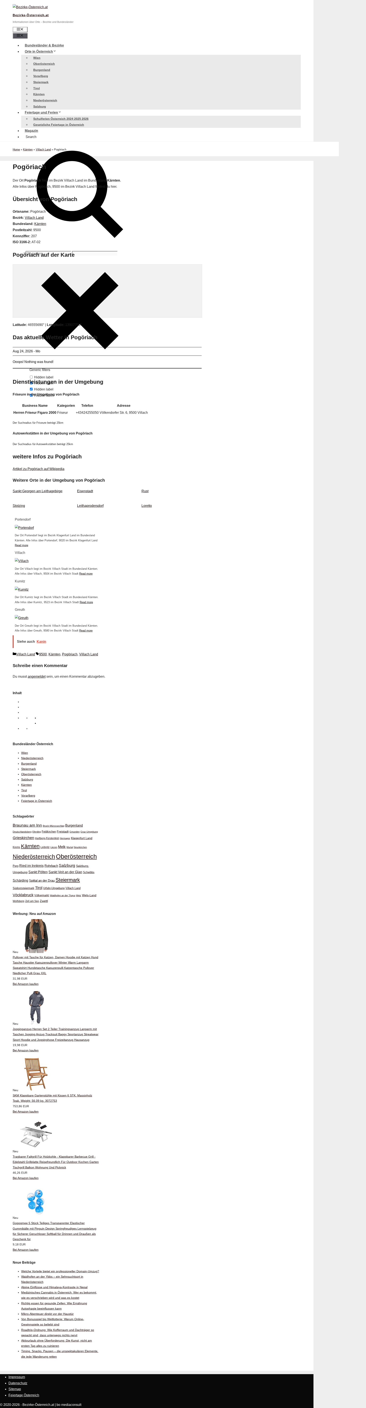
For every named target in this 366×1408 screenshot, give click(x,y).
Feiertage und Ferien (41, 112)
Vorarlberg (40, 76)
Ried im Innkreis (31, 865)
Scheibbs (88, 872)
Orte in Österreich (39, 51)
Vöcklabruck (23, 895)
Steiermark (41, 82)
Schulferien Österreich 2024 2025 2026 (61, 118)
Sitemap (14, 1389)
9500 (43, 654)
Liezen (53, 847)
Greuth (20, 609)
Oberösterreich (44, 63)
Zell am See (32, 901)
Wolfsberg (18, 901)
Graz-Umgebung (89, 831)
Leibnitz (45, 847)
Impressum (16, 1377)
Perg (15, 866)
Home (16, 149)
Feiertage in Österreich (36, 801)
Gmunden (74, 831)
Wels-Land (89, 895)
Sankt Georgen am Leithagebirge (37, 491)
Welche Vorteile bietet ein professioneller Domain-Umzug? (60, 1271)
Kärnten (39, 94)
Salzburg (39, 106)
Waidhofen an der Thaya (62, 895)
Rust (144, 491)
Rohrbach (51, 865)
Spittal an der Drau (42, 880)
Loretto (146, 505)
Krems (16, 847)
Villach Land (43, 149)
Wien (36, 57)
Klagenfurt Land (81, 838)
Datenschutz (17, 1383)
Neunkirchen (80, 847)
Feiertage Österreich (23, 1395)
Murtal (70, 847)
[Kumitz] (22, 589)
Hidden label (43, 389)
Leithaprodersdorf (90, 505)
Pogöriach (70, 654)
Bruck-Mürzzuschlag (53, 826)
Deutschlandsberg (22, 831)
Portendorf (22, 519)
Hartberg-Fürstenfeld (47, 838)
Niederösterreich (45, 100)
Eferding (36, 831)
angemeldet (37, 676)
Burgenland (41, 70)
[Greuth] (21, 618)
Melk (62, 847)
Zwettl (44, 901)
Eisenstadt (85, 491)
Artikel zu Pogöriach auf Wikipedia (38, 469)
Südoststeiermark (23, 888)
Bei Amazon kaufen (26, 984)
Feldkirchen (49, 831)
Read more (21, 545)
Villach (20, 552)
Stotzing (19, 505)
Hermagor (65, 838)
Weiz (78, 895)
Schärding (20, 880)
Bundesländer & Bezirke (44, 45)
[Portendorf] (24, 528)
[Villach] (22, 561)
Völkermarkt (41, 895)
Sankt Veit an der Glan (65, 872)
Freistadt (63, 831)
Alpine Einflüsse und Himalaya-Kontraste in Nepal (54, 1287)
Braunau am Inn (27, 825)
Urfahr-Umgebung (54, 888)
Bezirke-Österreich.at (31, 15)
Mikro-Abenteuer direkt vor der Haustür (47, 1314)
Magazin (31, 130)
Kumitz (20, 581)
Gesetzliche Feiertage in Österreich (58, 124)
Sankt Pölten (38, 872)
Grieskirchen (23, 838)
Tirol (36, 88)
